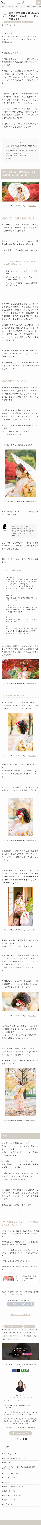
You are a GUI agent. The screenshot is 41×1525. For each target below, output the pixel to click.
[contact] (26, 1439)
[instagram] (20, 1439)
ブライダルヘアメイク (12, 1473)
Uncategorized (10, 1454)
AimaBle (32, 206)
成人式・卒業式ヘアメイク (12, 22)
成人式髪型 (27, 1336)
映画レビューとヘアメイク (14, 1495)
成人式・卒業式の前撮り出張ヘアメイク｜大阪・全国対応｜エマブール (25, 1278)
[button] (14, 1370)
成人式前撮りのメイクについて (20, 153)
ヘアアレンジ (23, 1329)
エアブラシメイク (10, 1329)
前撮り (5, 1336)
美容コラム (8, 1504)
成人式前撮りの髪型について (19, 155)
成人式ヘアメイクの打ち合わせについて (23, 151)
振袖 (35, 1336)
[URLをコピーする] (27, 1370)
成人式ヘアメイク (15, 1336)
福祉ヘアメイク (10, 1500)
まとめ (8, 159)
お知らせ (7, 1462)
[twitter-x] (18, 1439)
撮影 (4, 1339)
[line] (23, 1439)
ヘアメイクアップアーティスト (13, 1333)
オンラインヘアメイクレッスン (15, 1458)
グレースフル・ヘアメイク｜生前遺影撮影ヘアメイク (20, 1468)
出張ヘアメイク (30, 1333)
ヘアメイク (33, 1329)
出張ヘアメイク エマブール (20, 1433)
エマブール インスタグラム (20, 1315)
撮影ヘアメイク (27, 22)
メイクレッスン (10, 1478)
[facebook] (15, 1439)
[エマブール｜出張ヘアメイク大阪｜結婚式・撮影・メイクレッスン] (20, 2)
